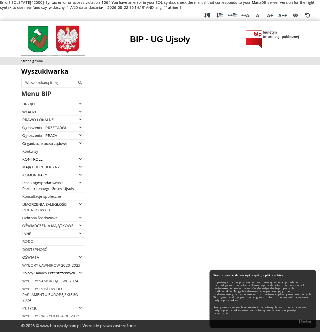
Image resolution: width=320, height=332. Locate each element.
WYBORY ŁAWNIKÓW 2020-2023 (51, 265)
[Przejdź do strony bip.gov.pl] (272, 38)
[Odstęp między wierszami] (219, 15)
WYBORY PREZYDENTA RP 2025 (51, 315)
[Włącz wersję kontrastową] (295, 15)
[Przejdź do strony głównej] (53, 38)
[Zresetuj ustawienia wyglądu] (307, 15)
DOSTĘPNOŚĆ (34, 249)
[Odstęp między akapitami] (207, 15)
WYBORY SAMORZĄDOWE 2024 (50, 280)
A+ (270, 15)
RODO (28, 241)
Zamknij (306, 321)
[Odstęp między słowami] (232, 15)
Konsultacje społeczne (41, 196)
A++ (282, 15)
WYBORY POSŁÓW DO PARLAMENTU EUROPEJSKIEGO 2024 (50, 294)
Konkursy (30, 151)
